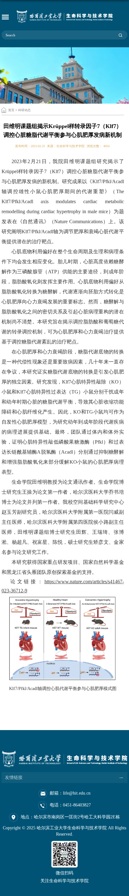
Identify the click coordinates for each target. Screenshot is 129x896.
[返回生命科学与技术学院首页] (64, 17)
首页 (11, 110)
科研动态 (24, 110)
